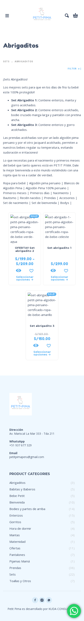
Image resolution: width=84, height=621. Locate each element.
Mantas (14, 535)
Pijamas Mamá (19, 561)
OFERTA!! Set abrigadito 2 (25, 249)
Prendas (15, 568)
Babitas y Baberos (22, 489)
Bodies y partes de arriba (27, 509)
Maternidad (17, 541)
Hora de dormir (20, 528)
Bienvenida (17, 502)
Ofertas (14, 548)
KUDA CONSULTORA (63, 609)
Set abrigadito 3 (42, 325)
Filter (72, 68)
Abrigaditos (17, 482)
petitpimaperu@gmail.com (26, 457)
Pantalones (17, 555)
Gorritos (15, 522)
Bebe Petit (17, 496)
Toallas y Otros (20, 581)
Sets (6, 61)
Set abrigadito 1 (59, 247)
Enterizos (16, 515)
